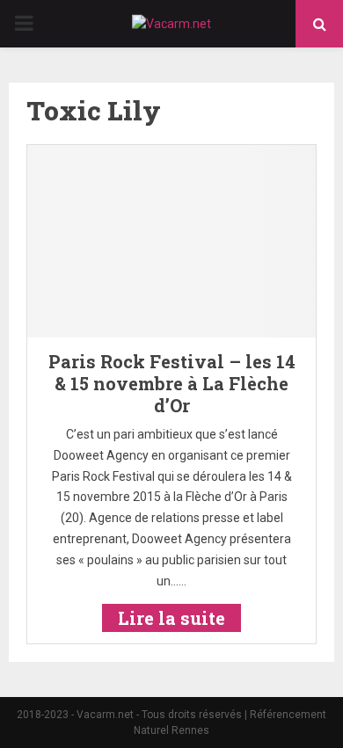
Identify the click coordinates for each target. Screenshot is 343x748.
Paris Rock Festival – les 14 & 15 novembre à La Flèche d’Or (172, 383)
